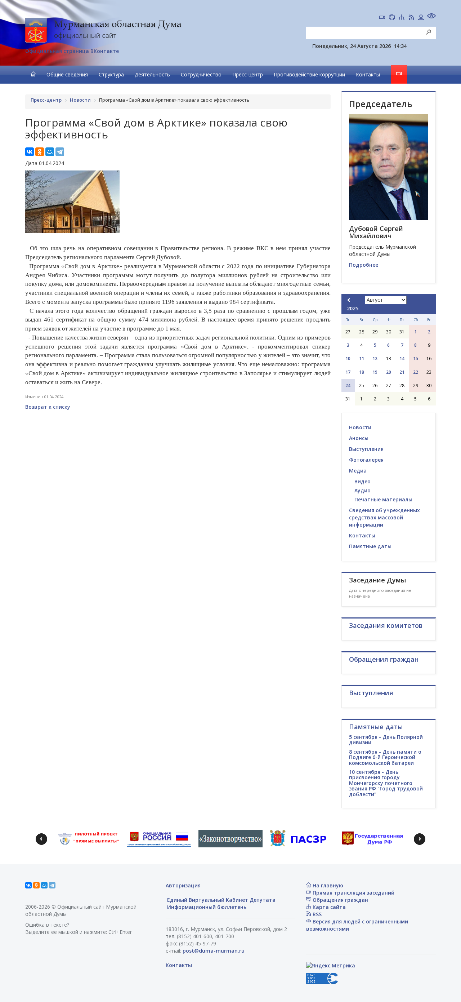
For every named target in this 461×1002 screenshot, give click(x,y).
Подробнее (363, 264)
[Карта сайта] (401, 18)
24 (347, 385)
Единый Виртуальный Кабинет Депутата (221, 899)
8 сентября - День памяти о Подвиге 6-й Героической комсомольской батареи (385, 757)
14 (401, 358)
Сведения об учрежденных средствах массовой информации (384, 517)
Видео (362, 481)
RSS (316, 914)
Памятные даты (370, 546)
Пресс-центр (247, 74)
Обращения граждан (339, 899)
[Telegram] (59, 151)
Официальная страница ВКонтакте (72, 51)
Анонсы (358, 438)
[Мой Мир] (49, 151)
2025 (352, 308)
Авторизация (183, 885)
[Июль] (349, 300)
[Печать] (392, 18)
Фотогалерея (366, 459)
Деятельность (152, 74)
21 (401, 372)
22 (415, 372)
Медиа (358, 470)
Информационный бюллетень (206, 907)
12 (374, 358)
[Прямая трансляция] (382, 18)
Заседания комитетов (385, 625)
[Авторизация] (421, 18)
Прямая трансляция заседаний (352, 892)
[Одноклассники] (39, 151)
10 (347, 358)
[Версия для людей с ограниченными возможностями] (431, 17)
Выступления (366, 448)
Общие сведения (67, 74)
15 (415, 358)
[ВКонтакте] (29, 151)
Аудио (362, 490)
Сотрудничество (201, 74)
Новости (360, 427)
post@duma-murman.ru (214, 950)
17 (347, 372)
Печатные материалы (383, 499)
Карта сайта (328, 907)
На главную (327, 885)
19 (374, 372)
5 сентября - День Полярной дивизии (386, 739)
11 (361, 358)
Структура (111, 74)
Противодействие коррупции (309, 74)
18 (361, 372)
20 (388, 372)
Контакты (368, 74)
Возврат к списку (47, 406)
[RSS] (411, 18)
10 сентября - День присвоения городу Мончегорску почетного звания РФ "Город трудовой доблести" (386, 783)
